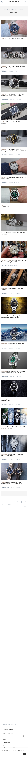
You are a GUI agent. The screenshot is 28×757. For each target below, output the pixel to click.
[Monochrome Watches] (14, 1)
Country (4, 739)
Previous (9, 504)
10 (2, 504)
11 (5, 504)
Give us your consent (7, 745)
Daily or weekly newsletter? (8, 733)
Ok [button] (24, 753)
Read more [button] (18, 751)
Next (25, 506)
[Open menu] (25, 1)
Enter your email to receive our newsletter (11, 726)
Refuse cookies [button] (18, 753)
